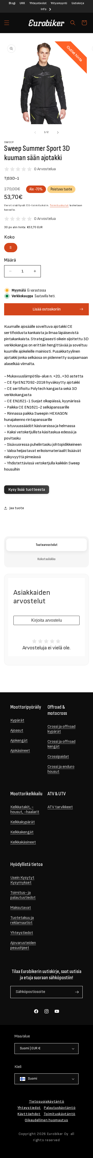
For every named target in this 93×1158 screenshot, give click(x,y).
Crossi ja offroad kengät (61, 744)
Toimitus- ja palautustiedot (23, 895)
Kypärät (17, 720)
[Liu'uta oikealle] (58, 132)
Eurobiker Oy (57, 1134)
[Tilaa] (76, 992)
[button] (6, 22)
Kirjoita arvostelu (46, 620)
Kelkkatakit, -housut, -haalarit (24, 809)
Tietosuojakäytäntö (46, 1101)
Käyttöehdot (29, 1114)
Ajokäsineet (20, 750)
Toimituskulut (59, 205)
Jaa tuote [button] (16, 508)
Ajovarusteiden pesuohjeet (23, 945)
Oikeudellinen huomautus (46, 1120)
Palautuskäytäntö (59, 1107)
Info (43, 9)
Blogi (12, 3)
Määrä (10, 260)
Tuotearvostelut (47, 545)
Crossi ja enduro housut (61, 769)
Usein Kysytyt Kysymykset (22, 880)
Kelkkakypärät (22, 822)
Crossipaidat (58, 756)
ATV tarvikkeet (60, 807)
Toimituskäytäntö (59, 1114)
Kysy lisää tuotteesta (26, 489)
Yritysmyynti (59, 3)
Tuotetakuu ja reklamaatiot (22, 920)
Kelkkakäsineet (23, 842)
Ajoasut (16, 730)
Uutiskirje (78, 3)
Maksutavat (20, 907)
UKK (22, 3)
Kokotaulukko (46, 559)
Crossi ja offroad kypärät (61, 729)
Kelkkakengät (22, 832)
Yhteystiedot (38, 3)
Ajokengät (19, 740)
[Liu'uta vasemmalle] (35, 132)
